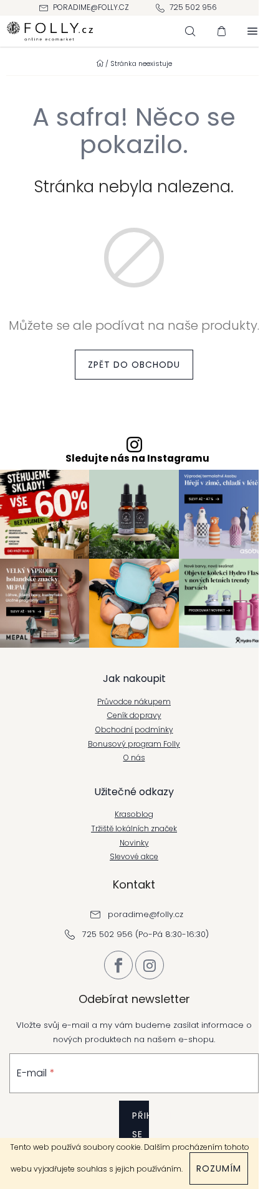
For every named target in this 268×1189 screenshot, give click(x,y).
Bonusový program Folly (134, 744)
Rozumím (218, 1168)
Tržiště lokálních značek (134, 829)
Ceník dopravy (134, 715)
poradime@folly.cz (91, 7)
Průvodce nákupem (134, 702)
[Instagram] (149, 965)
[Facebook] (118, 965)
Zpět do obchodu (134, 364)
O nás (134, 758)
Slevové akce (134, 857)
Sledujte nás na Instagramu (137, 459)
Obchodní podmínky (134, 730)
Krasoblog (134, 814)
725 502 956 (193, 7)
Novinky (134, 843)
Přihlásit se (140, 1124)
